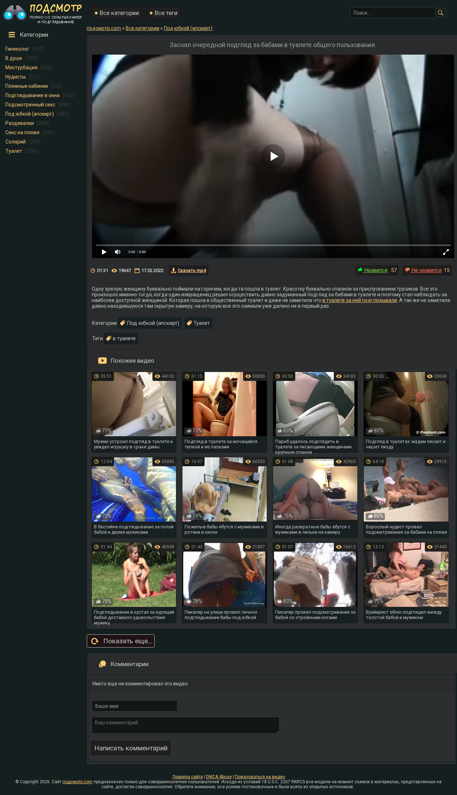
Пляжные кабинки (26, 86)
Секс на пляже (22, 132)
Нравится (375, 270)
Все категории (119, 12)
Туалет (13, 151)
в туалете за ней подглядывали (359, 300)
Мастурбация (21, 67)
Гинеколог (17, 49)
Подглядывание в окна (32, 95)
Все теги (166, 12)
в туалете (124, 338)
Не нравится (426, 270)
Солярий (15, 142)
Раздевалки (19, 123)
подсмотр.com (77, 781)
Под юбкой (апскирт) (29, 114)
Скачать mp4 (192, 270)
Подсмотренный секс (30, 104)
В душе (13, 58)
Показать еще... (127, 641)
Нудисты (15, 77)
